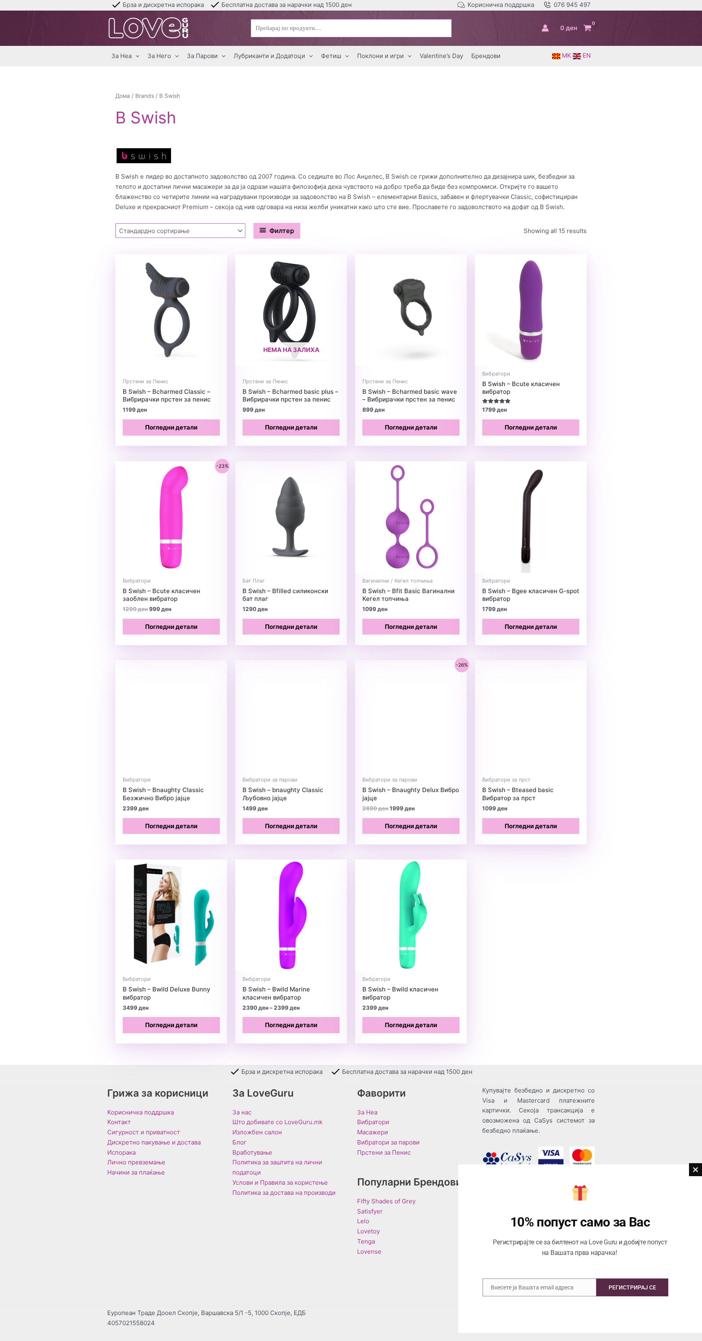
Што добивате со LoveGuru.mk (277, 1122)
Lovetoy (368, 1231)
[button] (135, 56)
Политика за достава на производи (284, 1192)
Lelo (363, 1221)
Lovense (369, 1251)
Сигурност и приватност (143, 1132)
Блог (239, 1142)
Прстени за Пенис (384, 1152)
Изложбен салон (257, 1132)
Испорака (121, 1152)
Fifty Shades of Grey (386, 1201)
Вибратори (373, 1122)
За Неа (367, 1112)
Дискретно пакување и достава (154, 1142)
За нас (241, 1112)
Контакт (119, 1122)
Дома (122, 96)
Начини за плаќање (136, 1172)
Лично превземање (136, 1162)
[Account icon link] (545, 28)
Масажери (372, 1132)
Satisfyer (370, 1211)
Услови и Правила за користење (280, 1182)
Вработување (252, 1152)
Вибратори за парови (388, 1142)
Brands (144, 96)
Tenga (366, 1241)
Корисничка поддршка (501, 5)
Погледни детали (171, 427)
